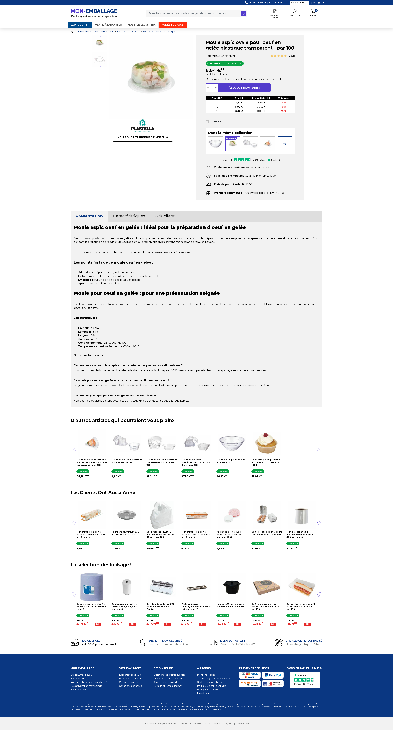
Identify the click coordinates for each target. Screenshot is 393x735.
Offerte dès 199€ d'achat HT (237, 644)
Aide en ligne (298, 2)
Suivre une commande (166, 682)
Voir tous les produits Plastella (143, 137)
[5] (285, 56)
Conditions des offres (130, 686)
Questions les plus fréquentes (169, 675)
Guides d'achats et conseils (168, 678)
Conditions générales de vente (213, 678)
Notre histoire (78, 678)
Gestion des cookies (190, 723)
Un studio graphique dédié (302, 644)
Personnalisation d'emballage (86, 686)
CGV (207, 723)
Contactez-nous (277, 2)
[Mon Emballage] (94, 13)
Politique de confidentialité (211, 686)
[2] (275, 56)
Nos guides (319, 2)
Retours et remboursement (168, 686)
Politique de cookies (208, 690)
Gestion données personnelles (160, 723)
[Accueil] (72, 31)
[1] (271, 56)
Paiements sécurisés (130, 678)
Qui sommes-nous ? (81, 675)
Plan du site (203, 693)
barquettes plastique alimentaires (123, 385)
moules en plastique (91, 238)
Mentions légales (206, 675)
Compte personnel (129, 682)
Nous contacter (79, 690)
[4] (282, 56)
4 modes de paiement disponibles (168, 644)
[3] (278, 56)
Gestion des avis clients (209, 682)
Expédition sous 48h (130, 675)
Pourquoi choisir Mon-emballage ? (89, 682)
